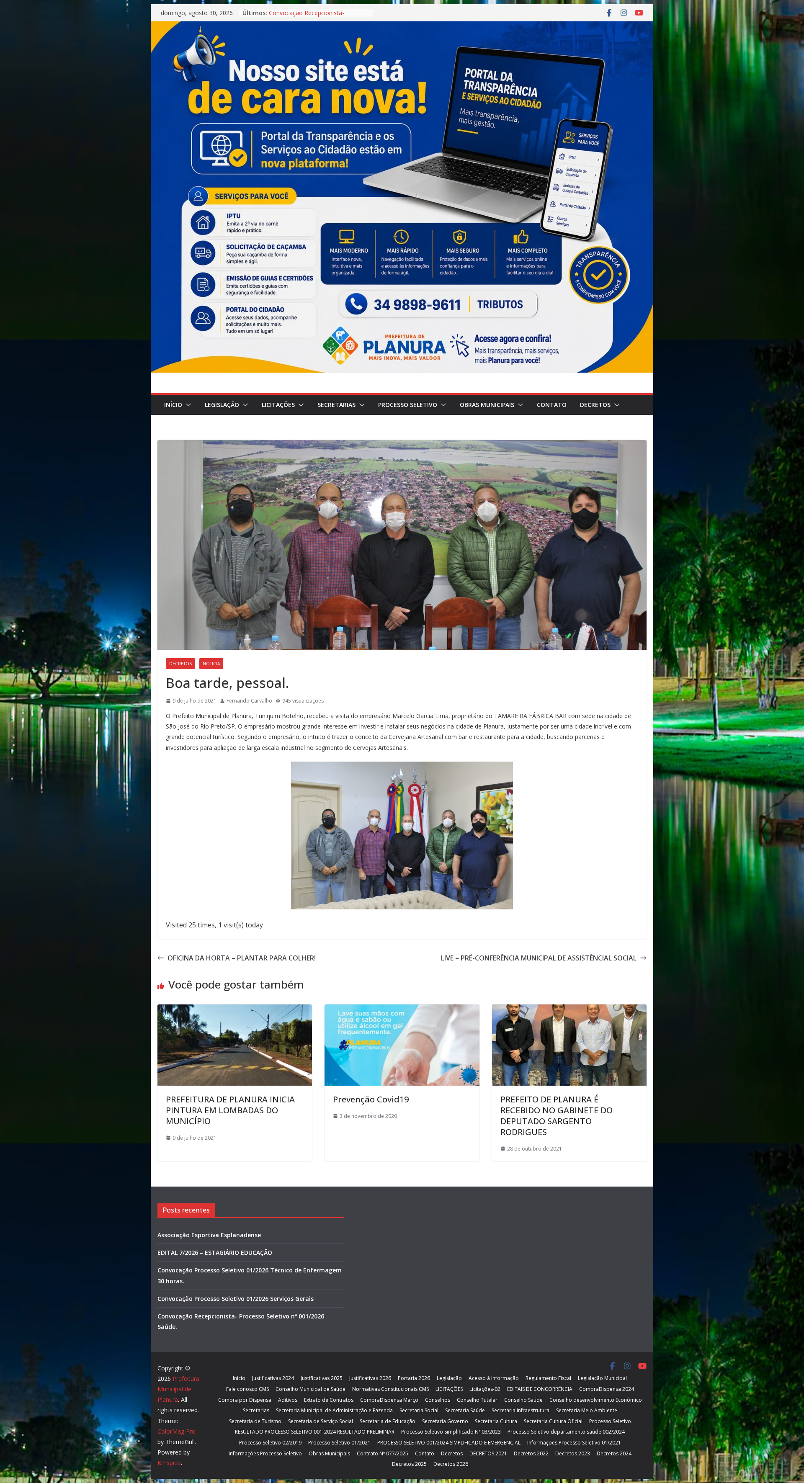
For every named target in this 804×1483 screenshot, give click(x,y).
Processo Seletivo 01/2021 (339, 1442)
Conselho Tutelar (477, 1399)
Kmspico (169, 1463)
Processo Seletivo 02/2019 (270, 1442)
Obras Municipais (487, 405)
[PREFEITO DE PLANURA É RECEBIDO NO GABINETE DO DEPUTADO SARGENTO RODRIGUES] (569, 1010)
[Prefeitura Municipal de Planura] (402, 27)
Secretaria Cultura (496, 1421)
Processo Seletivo (407, 405)
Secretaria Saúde (465, 1410)
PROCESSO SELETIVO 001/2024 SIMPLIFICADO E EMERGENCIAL (449, 1442)
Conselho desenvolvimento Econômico (595, 1399)
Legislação (222, 405)
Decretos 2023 (572, 1453)
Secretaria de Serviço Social (320, 1421)
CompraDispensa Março (389, 1399)
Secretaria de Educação (387, 1421)
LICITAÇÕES (278, 405)
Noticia (211, 664)
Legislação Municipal (602, 1378)
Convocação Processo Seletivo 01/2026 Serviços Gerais (311, 17)
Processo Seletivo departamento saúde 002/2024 (566, 1431)
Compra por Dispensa (244, 1399)
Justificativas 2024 (273, 1378)
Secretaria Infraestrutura (520, 1410)
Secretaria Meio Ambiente (586, 1410)
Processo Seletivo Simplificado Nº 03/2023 (451, 1431)
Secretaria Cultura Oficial (553, 1421)
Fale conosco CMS (247, 1389)
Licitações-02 (484, 1389)
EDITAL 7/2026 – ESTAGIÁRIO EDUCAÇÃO (214, 1252)
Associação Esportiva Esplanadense (209, 1235)
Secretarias (336, 405)
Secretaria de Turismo (255, 1421)
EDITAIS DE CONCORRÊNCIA (539, 1389)
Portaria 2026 (414, 1378)
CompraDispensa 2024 (606, 1389)
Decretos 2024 (614, 1453)
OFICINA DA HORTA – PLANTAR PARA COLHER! (242, 958)
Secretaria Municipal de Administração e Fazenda (334, 1410)
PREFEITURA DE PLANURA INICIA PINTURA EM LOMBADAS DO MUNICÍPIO (230, 1110)
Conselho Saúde (523, 1399)
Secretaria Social (418, 1410)
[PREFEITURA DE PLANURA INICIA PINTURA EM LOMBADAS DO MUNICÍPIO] (234, 1010)
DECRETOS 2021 (488, 1453)
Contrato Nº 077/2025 (382, 1453)
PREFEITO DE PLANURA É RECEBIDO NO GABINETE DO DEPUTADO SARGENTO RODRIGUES (556, 1116)
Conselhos (437, 1399)
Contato (552, 405)
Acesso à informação (494, 1378)
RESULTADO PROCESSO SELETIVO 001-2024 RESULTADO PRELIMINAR (314, 1431)
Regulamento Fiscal (548, 1378)
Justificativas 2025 (322, 1378)
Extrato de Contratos (328, 1399)
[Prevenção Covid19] (402, 1010)
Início (173, 405)
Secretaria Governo (445, 1421)
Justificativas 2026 (370, 1378)
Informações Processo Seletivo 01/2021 (574, 1442)
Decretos (595, 405)
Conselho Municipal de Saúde (310, 1389)
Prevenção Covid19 (371, 1099)
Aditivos (287, 1399)
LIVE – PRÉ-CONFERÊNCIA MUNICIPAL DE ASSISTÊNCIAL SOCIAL (538, 958)
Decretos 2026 (450, 1464)
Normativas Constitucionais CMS (390, 1389)
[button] (186, 405)
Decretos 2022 (531, 1453)
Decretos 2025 (409, 1464)
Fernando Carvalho (249, 700)
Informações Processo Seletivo (265, 1453)
